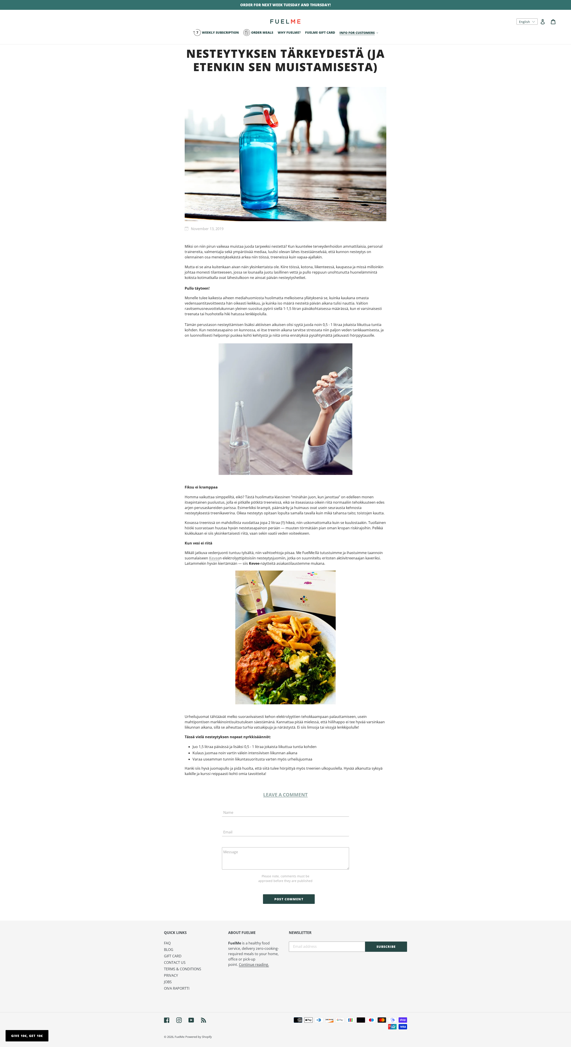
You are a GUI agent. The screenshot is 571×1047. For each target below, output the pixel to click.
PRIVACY (171, 975)
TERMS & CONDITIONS (182, 969)
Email (227, 832)
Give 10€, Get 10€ (27, 1036)
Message (230, 851)
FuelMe (179, 1037)
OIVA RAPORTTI (176, 988)
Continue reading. (254, 964)
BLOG (168, 949)
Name (228, 812)
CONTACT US (175, 962)
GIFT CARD (173, 956)
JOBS (168, 981)
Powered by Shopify (198, 1037)
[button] (527, 21)
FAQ (167, 943)
